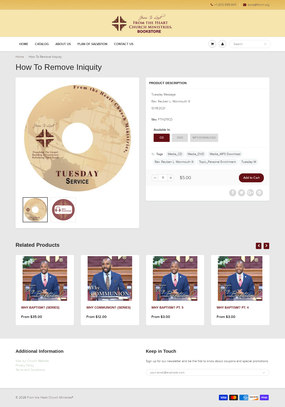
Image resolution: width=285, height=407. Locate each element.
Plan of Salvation (92, 44)
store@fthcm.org (258, 5)
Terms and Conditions (30, 370)
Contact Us (123, 44)
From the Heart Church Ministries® (50, 397)
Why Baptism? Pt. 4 (233, 307)
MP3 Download (204, 137)
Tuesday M (248, 162)
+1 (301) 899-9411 (225, 5)
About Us (63, 44)
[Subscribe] (263, 372)
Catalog (42, 44)
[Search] (265, 44)
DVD (180, 137)
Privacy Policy (25, 365)
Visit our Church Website (32, 361)
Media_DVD (196, 154)
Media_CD (175, 154)
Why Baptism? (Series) (40, 307)
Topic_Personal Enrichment (217, 162)
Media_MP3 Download (225, 154)
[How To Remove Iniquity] (77, 138)
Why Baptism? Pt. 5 (167, 307)
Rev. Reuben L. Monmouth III (174, 162)
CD (162, 137)
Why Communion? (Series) (108, 307)
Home (23, 44)
